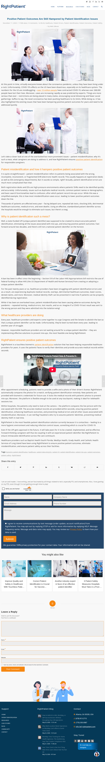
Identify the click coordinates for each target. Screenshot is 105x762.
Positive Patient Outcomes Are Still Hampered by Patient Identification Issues (52, 18)
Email (3, 649)
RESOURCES (5, 720)
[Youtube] (89, 1)
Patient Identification (71, 23)
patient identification (67, 452)
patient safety (6, 455)
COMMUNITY (6, 729)
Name (3, 639)
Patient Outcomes (85, 23)
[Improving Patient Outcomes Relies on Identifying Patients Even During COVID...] (103, 381)
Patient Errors (58, 23)
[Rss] (99, 1)
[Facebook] (92, 1)
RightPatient (16, 455)
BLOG (43, 23)
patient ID (56, 452)
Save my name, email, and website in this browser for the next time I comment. (26, 665)
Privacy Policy (76, 529)
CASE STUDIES (6, 723)
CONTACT (4, 732)
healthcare (49, 23)
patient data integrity (44, 452)
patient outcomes (94, 452)
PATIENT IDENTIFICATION (9, 717)
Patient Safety (97, 23)
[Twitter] (86, 1)
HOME (4, 714)
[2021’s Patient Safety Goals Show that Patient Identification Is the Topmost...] (1, 381)
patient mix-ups (81, 452)
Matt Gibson (54, 26)
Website (3, 657)
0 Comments (33, 23)
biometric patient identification (17, 452)
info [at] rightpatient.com (85, 727)
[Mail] (102, 1)
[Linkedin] (96, 1)
